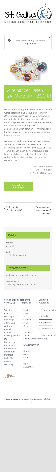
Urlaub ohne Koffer (26, 354)
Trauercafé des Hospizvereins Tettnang (42, 210)
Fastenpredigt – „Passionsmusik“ (14, 208)
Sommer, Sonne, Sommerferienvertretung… (28, 335)
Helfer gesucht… (28, 365)
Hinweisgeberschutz (45, 335)
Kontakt (44, 316)
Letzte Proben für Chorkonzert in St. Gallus (28, 318)
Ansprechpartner (45, 310)
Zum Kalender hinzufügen (19, 186)
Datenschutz (45, 328)
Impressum (45, 322)
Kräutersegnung (28, 344)
